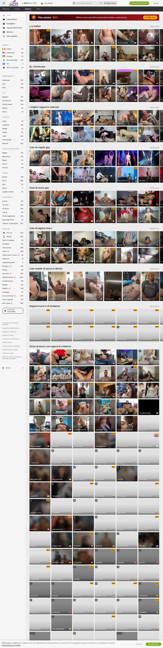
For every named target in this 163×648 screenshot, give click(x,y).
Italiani (37, 26)
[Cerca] (101, 3)
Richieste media (7, 335)
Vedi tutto (154, 26)
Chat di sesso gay (39, 187)
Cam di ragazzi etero (40, 228)
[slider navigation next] (157, 45)
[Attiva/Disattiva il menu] (4, 3)
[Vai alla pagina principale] (14, 3)
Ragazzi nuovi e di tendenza (44, 306)
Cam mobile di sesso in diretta (45, 268)
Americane (39, 66)
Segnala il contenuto (9, 332)
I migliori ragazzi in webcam (44, 107)
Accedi (155, 3)
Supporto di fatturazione (10, 328)
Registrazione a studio (10, 350)
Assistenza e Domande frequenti (10, 323)
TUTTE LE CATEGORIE (11, 311)
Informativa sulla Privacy (10, 339)
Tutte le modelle (7, 353)
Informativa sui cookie (11, 645)
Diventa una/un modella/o (11, 346)
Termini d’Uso (7, 342)
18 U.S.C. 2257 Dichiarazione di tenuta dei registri (12, 357)
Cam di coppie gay (39, 147)
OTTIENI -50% (150, 17)
